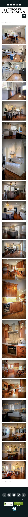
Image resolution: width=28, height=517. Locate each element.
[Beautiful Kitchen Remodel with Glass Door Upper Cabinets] (14, 432)
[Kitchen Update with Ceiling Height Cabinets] (14, 269)
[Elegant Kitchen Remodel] (14, 451)
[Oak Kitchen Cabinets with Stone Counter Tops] (14, 388)
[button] (24, 16)
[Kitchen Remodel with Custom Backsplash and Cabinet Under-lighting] (14, 411)
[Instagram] (17, 5)
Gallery (9, 499)
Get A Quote (22, 499)
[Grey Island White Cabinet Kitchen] (14, 230)
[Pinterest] (20, 5)
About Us (15, 499)
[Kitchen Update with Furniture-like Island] (14, 369)
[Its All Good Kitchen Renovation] (14, 470)
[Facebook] (8, 5)
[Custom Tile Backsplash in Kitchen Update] (14, 339)
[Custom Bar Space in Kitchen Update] (14, 299)
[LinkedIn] (14, 5)
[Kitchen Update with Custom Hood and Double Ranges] (14, 159)
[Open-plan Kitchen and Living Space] (14, 249)
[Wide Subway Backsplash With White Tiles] (14, 130)
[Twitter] (11, 5)
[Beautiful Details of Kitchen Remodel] (14, 210)
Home (4, 499)
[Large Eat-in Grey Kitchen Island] (14, 111)
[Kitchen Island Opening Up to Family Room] (14, 190)
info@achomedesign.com (14, 2)
